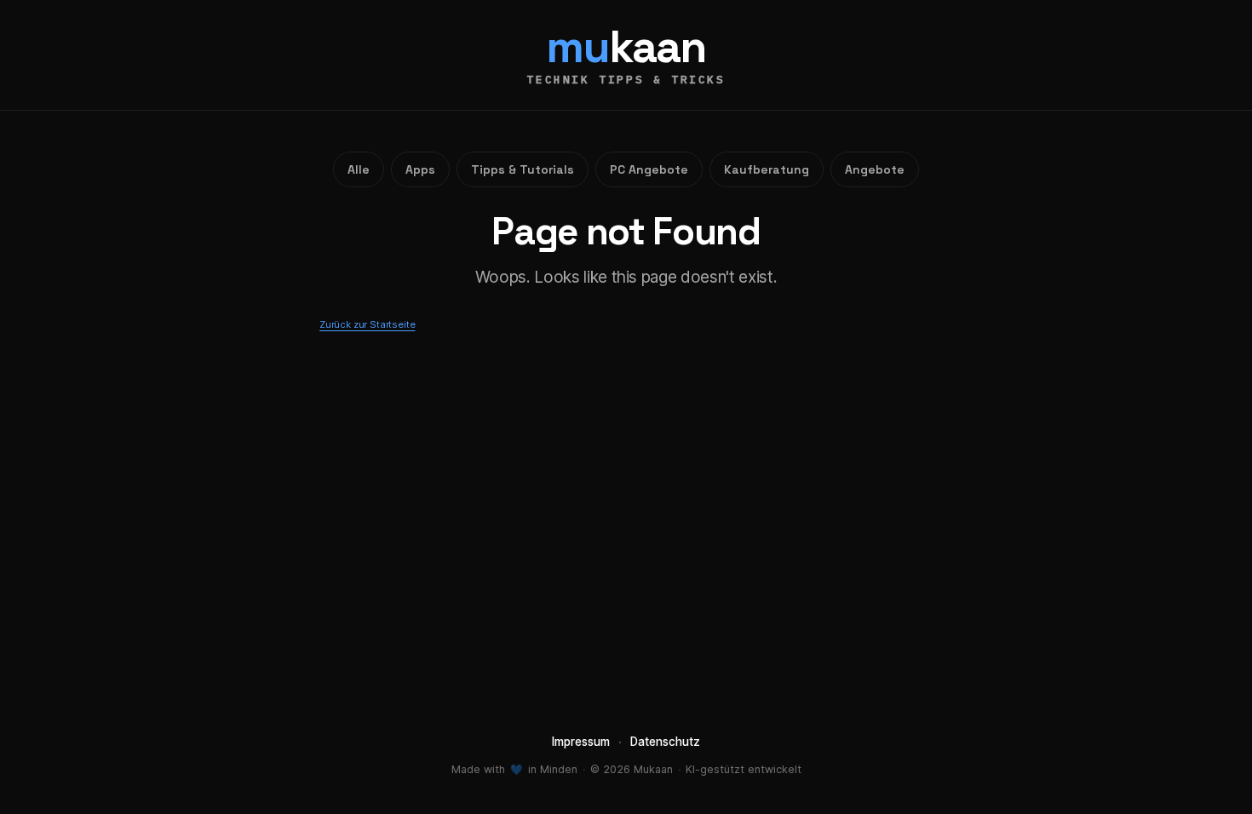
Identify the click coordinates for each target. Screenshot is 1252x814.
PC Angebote (649, 169)
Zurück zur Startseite (367, 324)
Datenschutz (665, 741)
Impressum (581, 741)
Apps (420, 169)
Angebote (875, 169)
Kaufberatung (766, 169)
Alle (358, 169)
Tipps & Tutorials (522, 169)
